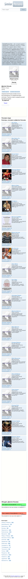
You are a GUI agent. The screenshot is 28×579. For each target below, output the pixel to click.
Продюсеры (6, 541)
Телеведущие (6, 547)
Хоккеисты (6, 556)
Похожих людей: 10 (7, 259)
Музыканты (6, 533)
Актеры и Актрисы (7, 522)
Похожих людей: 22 (7, 228)
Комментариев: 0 (6, 135)
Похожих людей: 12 (7, 165)
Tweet (5, 103)
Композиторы (6, 532)
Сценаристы (6, 545)
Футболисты (6, 554)
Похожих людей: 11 (7, 385)
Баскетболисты (7, 524)
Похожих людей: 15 (7, 212)
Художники (6, 558)
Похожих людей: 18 (7, 149)
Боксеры (5, 528)
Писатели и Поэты (8, 537)
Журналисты (6, 530)
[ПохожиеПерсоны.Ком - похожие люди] (14, 4)
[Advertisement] (14, 26)
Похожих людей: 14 (7, 338)
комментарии (5, 91)
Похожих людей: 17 (7, 196)
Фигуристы (5, 552)
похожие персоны (15, 91)
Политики (5, 539)
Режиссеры (6, 543)
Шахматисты (6, 560)
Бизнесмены (6, 526)
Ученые (5, 551)
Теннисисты (6, 549)
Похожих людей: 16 (7, 134)
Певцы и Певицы (7, 535)
